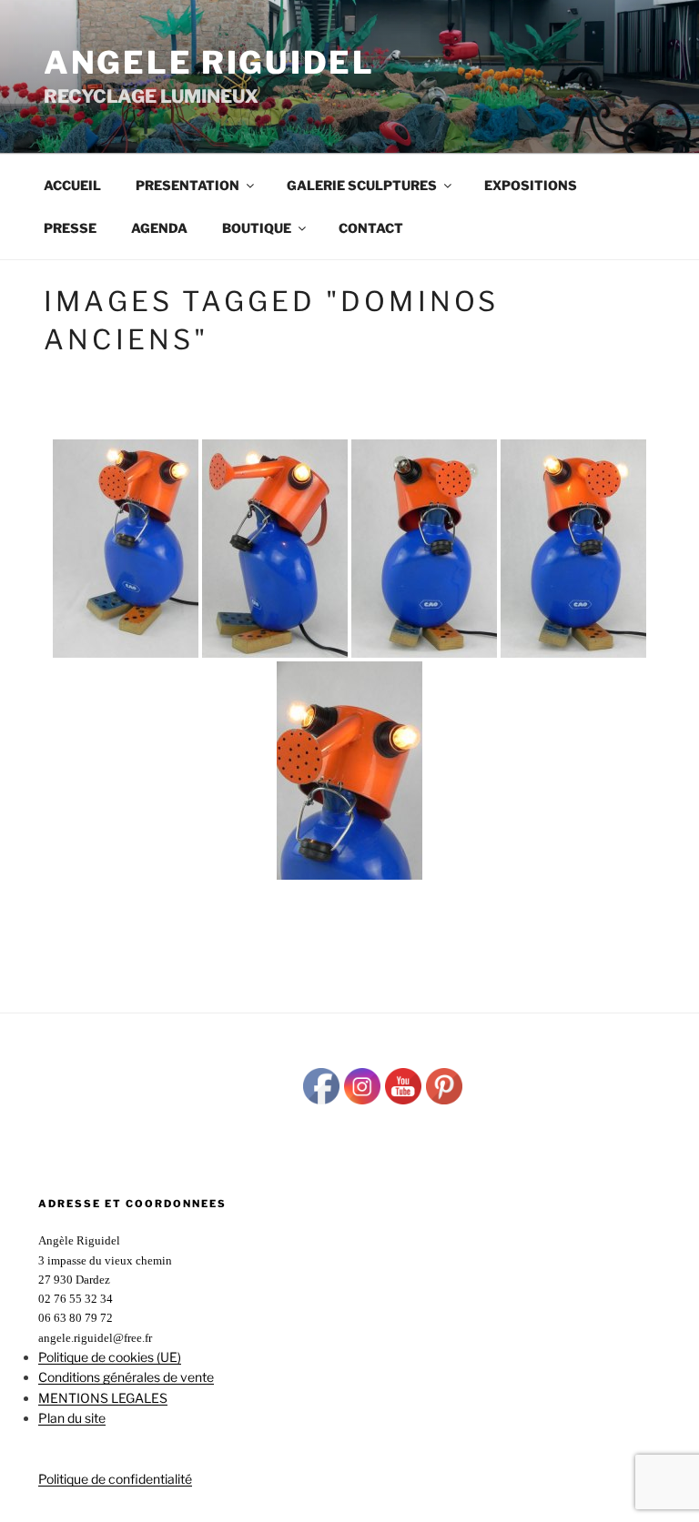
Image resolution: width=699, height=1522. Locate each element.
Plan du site (72, 1418)
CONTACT (371, 228)
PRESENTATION (187, 185)
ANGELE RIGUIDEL (209, 62)
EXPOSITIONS (530, 185)
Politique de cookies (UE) (109, 1357)
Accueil (72, 185)
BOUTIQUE (256, 228)
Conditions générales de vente (126, 1377)
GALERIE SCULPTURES (362, 185)
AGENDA (159, 228)
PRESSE (70, 228)
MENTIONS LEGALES (102, 1398)
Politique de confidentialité (115, 1479)
